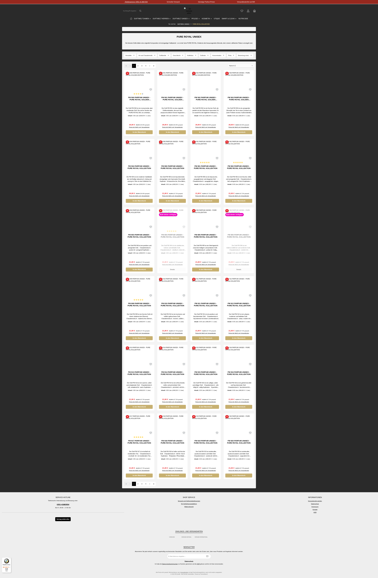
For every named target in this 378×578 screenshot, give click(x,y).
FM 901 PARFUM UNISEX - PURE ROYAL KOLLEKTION (205, 167)
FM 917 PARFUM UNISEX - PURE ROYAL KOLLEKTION (139, 442)
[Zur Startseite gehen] (189, 11)
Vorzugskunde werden (315, 501)
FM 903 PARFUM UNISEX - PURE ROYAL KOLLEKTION (139, 236)
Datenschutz (315, 504)
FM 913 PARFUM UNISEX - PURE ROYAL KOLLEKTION (139, 373)
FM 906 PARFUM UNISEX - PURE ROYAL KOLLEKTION (239, 236)
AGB (315, 512)
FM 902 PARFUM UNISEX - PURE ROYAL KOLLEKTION (239, 167)
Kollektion (190, 55)
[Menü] (10, 558)
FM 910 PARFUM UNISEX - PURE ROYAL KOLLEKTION (172, 304)
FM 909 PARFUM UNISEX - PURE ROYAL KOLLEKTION (139, 304)
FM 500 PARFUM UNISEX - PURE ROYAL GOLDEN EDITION (139, 98)
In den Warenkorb (139, 132)
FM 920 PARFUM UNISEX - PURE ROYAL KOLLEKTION (239, 442)
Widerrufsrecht (189, 506)
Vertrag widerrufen (63, 519)
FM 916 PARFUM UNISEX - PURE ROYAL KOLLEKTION (239, 373)
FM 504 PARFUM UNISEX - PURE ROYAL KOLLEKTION (139, 167)
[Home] (131, 18)
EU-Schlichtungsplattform (189, 504)
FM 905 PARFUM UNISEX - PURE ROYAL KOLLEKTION (205, 236)
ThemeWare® (204, 574)
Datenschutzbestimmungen (170, 564)
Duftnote (203, 55)
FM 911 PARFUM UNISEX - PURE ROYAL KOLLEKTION (205, 304)
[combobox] (130, 11)
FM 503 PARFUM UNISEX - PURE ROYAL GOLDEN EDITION (239, 98)
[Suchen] (140, 11)
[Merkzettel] (242, 11)
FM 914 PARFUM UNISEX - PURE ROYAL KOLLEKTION (172, 373)
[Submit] (207, 556)
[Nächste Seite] (150, 66)
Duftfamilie (162, 55)
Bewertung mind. (243, 55)
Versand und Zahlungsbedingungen (189, 501)
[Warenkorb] (254, 11)
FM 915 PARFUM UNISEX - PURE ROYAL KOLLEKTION (205, 373)
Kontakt (315, 509)
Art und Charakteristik (146, 55)
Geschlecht (177, 55)
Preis (230, 55)
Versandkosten (184, 572)
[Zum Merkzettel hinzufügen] (151, 89)
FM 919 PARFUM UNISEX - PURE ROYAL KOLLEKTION (205, 442)
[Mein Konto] (248, 11)
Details (172, 269)
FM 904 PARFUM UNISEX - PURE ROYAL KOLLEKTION (172, 236)
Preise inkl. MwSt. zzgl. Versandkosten (139, 127)
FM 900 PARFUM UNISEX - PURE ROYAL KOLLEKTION (172, 167)
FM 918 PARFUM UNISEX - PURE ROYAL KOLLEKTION (172, 442)
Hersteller (128, 55)
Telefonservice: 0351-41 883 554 (136, 2)
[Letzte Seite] (154, 66)
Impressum (314, 506)
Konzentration (217, 55)
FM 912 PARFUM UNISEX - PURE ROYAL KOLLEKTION (239, 304)
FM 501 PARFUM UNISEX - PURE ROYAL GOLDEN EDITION (172, 98)
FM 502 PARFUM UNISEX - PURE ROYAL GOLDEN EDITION (206, 98)
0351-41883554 (63, 505)
